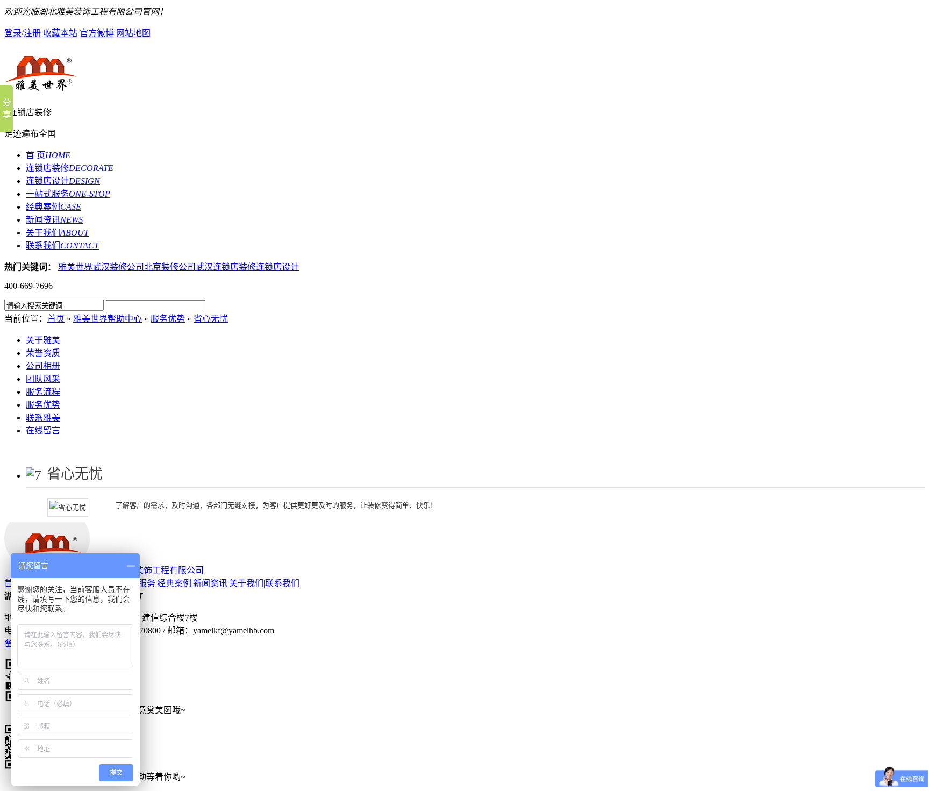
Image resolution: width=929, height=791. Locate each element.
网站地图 (133, 33)
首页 (56, 318)
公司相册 (43, 365)
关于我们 (57, 232)
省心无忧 (211, 318)
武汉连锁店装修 (226, 267)
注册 (32, 33)
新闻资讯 (54, 219)
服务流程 (43, 391)
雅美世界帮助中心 (107, 318)
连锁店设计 (63, 181)
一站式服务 (68, 193)
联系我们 (62, 245)
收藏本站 (60, 33)
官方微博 (97, 33)
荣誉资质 (43, 353)
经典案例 (53, 206)
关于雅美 (43, 340)
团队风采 (43, 378)
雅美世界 (75, 267)
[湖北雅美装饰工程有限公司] (464, 71)
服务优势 (168, 318)
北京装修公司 (170, 267)
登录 (13, 33)
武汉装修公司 (118, 267)
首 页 (48, 155)
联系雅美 (43, 417)
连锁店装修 (69, 168)
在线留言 (43, 430)
